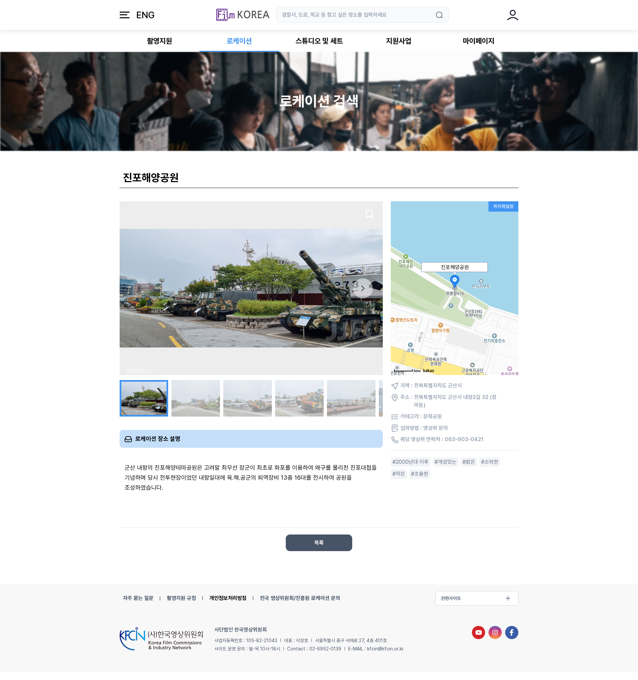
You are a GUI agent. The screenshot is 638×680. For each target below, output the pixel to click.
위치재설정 (503, 206)
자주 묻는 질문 (138, 598)
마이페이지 (478, 41)
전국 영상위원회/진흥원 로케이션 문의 (300, 598)
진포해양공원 (455, 267)
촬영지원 (159, 41)
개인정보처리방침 (228, 598)
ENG (145, 15)
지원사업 (398, 41)
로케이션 (239, 41)
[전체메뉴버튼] (125, 15)
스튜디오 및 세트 (319, 41)
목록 (319, 542)
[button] (363, 288)
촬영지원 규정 (181, 598)
